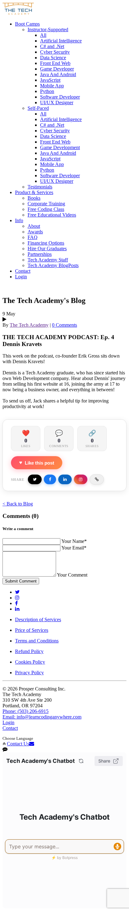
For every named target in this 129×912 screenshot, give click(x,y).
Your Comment (72, 575)
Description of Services (38, 619)
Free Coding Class (46, 209)
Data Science (53, 57)
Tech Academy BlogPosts (53, 265)
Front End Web (55, 63)
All (43, 35)
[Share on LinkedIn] (65, 479)
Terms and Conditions (37, 640)
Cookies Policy (30, 662)
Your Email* (73, 547)
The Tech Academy (29, 325)
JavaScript (50, 80)
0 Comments (64, 325)
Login (21, 276)
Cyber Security (55, 52)
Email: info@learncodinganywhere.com (42, 716)
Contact (22, 271)
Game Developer (57, 68)
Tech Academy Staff (48, 259)
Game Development (60, 147)
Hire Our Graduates (47, 248)
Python (47, 91)
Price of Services (31, 630)
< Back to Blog (18, 503)
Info (19, 220)
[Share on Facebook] (50, 479)
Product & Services (34, 192)
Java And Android (58, 74)
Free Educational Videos (52, 214)
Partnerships (40, 254)
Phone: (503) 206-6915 (26, 711)
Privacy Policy (29, 672)
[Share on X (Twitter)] (35, 479)
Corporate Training (46, 203)
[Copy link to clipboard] (97, 479)
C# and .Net (52, 46)
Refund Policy (29, 651)
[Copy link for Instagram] (80, 479)
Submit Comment (21, 581)
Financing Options (46, 243)
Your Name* (74, 541)
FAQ (33, 237)
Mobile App (52, 85)
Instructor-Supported (48, 29)
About (34, 226)
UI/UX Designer (56, 102)
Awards (35, 231)
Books (34, 198)
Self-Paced (38, 108)
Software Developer (60, 97)
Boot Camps (27, 24)
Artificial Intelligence (61, 40)
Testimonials (40, 186)
